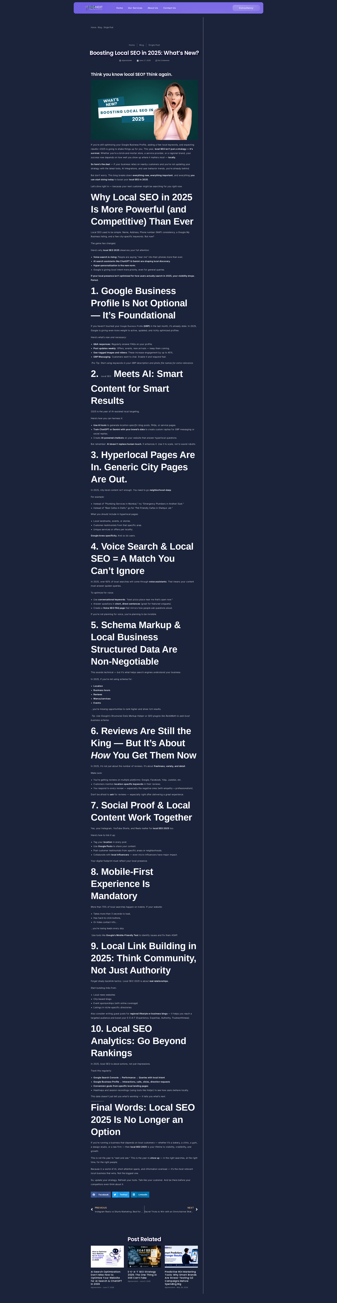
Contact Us (169, 8)
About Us (153, 8)
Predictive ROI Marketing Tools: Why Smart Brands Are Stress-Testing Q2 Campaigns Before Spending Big (181, 1278)
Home (119, 8)
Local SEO (106, 376)
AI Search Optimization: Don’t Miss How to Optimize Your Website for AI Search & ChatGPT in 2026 (106, 1278)
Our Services (135, 8)
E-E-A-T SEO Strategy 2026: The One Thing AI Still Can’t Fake (142, 1275)
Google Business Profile (131, 326)
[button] (101, 1195)
